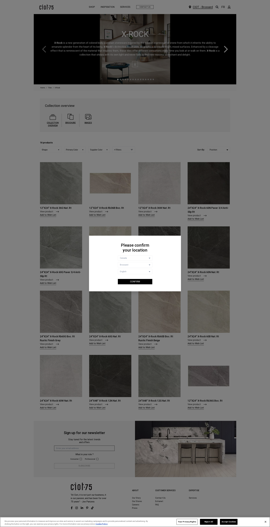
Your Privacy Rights (187, 522)
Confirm (135, 281)
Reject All (208, 522)
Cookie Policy (101, 524)
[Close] (265, 522)
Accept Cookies (229, 522)
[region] (135, 522)
